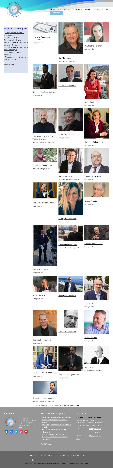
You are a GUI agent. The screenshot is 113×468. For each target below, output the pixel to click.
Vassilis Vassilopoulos (93, 244)
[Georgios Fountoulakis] (41, 326)
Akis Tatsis (88, 303)
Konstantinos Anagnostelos (44, 92)
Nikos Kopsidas (90, 338)
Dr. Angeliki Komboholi (67, 219)
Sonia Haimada (39, 295)
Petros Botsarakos (40, 269)
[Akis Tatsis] (93, 291)
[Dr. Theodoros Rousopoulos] (41, 361)
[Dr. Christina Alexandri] (93, 35)
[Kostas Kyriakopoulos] (67, 322)
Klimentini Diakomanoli (93, 142)
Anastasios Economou (67, 245)
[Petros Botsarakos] (41, 248)
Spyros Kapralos (65, 176)
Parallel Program (9, 64)
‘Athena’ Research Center (86, 420)
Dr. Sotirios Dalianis (66, 134)
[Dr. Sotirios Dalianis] (67, 123)
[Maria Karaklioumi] (93, 84)
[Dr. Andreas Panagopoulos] (41, 391)
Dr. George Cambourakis (42, 165)
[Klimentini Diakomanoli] (93, 127)
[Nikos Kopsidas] (93, 325)
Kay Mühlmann (64, 58)
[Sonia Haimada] (41, 287)
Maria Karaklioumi (91, 102)
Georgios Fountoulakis (42, 340)
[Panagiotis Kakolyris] (93, 164)
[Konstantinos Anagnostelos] (41, 79)
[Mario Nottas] (93, 358)
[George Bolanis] (93, 193)
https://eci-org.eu (95, 436)
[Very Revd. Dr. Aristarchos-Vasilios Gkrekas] (41, 124)
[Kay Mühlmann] (67, 41)
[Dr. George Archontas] (67, 76)
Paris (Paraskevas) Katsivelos (45, 203)
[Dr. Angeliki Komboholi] (67, 202)
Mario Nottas (89, 367)
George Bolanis (90, 201)
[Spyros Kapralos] (67, 164)
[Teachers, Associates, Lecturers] (41, 31)
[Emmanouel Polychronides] (67, 362)
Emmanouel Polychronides (69, 374)
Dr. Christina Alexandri (93, 46)
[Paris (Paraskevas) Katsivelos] (41, 194)
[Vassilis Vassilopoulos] (93, 235)
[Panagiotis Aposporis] (67, 287)
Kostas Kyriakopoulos (67, 331)
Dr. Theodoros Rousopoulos (44, 373)
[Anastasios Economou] (67, 236)
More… (78, 439)
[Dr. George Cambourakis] (41, 158)
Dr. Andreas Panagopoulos (43, 398)
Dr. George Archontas (67, 85)
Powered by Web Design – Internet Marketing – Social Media (56, 463)
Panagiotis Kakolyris (92, 176)
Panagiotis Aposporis (67, 296)
